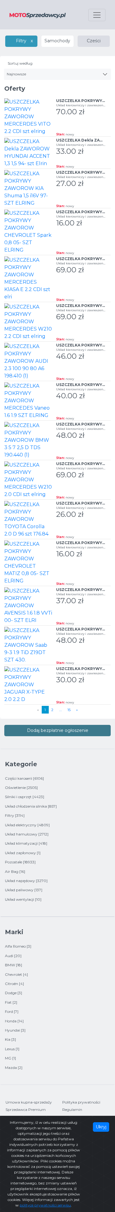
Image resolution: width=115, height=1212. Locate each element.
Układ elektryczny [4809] (27, 825)
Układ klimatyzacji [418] (26, 843)
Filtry (21, 41)
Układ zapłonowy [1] (22, 852)
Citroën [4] (14, 983)
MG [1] (10, 1058)
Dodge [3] (13, 992)
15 (69, 709)
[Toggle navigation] (96, 15)
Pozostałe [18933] (20, 862)
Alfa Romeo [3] (18, 946)
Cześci (94, 41)
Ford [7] (11, 1011)
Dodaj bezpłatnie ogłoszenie (57, 730)
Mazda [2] (13, 1067)
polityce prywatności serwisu (45, 1205)
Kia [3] (10, 1039)
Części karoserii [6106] (24, 778)
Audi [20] (13, 955)
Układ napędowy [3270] (26, 880)
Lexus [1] (12, 1049)
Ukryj (101, 1127)
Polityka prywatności (81, 1102)
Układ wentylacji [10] (23, 899)
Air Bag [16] (15, 871)
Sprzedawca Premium (26, 1109)
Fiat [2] (11, 1002)
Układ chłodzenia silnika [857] (31, 806)
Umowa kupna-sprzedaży (29, 1102)
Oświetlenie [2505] (21, 787)
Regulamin (72, 1109)
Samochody (57, 41)
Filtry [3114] (15, 815)
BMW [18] (13, 965)
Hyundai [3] (15, 1030)
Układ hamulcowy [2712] (26, 834)
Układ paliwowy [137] (23, 890)
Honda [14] (14, 1021)
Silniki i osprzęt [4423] (24, 796)
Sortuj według (20, 63)
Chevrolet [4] (16, 974)
